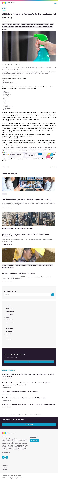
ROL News (8, 334)
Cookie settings (5, 469)
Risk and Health (10, 328)
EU (6, 325)
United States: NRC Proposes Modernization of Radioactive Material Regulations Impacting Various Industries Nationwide (26, 384)
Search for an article (10, 291)
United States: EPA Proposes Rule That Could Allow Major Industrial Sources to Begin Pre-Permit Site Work (29, 375)
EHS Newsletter (10, 311)
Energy (7, 317)
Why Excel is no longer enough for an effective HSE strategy (20, 391)
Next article (52, 167)
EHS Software (9, 314)
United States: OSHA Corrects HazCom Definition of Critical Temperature (24, 398)
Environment (9, 320)
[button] (54, 476)
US (6, 342)
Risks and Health (10, 331)
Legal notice (4, 467)
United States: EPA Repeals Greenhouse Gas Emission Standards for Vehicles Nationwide (28, 404)
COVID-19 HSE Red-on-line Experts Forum (44, 150)
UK (6, 337)
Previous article (6, 167)
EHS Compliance (10, 308)
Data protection (5, 465)
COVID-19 (8, 306)
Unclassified (9, 339)
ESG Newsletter (10, 322)
